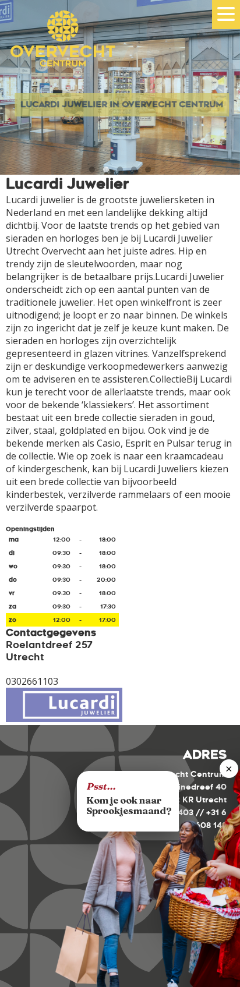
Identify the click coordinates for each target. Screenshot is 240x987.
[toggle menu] (226, 14)
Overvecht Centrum (58, 54)
